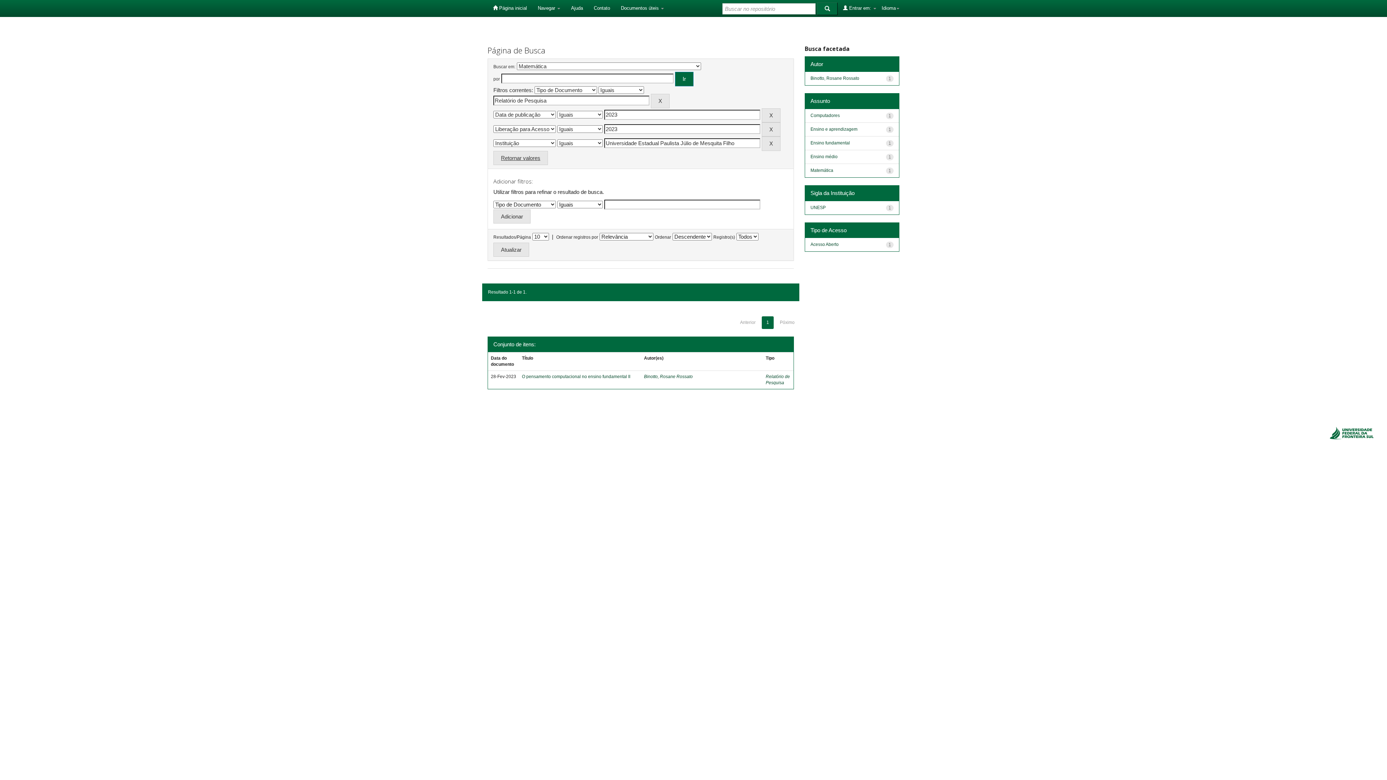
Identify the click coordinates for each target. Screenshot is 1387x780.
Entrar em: (860, 8)
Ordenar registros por (577, 237)
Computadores (825, 115)
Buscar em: (504, 66)
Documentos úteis (640, 8)
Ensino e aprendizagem (834, 129)
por (496, 79)
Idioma (889, 8)
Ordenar (663, 237)
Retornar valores (520, 158)
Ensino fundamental (830, 143)
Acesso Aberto (825, 244)
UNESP (818, 207)
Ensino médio (824, 156)
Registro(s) (724, 237)
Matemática (822, 170)
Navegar (547, 8)
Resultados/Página (512, 237)
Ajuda (577, 8)
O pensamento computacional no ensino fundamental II (576, 376)
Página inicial (512, 8)
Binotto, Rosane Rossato (668, 376)
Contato (602, 8)
